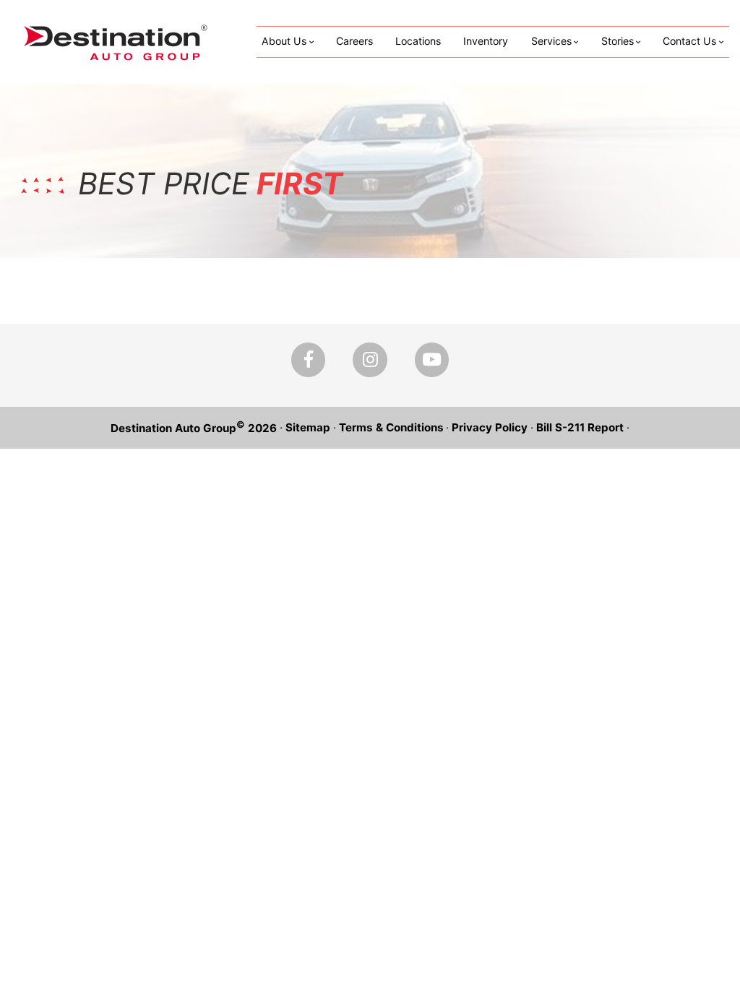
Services (551, 41)
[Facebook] (308, 359)
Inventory (485, 41)
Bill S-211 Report (580, 427)
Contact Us (689, 41)
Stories (617, 41)
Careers (354, 41)
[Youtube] (432, 359)
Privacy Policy (490, 427)
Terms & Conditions (391, 427)
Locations (418, 41)
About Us (284, 41)
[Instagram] (370, 359)
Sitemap (307, 427)
